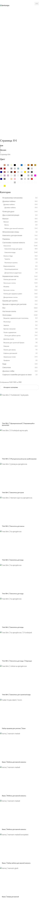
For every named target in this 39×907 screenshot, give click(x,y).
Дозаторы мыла (9, 339)
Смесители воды (10, 252)
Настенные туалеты (11, 263)
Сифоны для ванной (10, 353)
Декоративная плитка (11, 297)
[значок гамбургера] (36, 3)
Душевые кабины (9, 204)
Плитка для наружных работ (13, 294)
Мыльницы (7, 322)
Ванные (6, 222)
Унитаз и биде (8, 256)
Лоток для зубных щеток (12, 335)
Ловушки (6, 346)
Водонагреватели (9, 266)
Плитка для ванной (10, 279)
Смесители (7, 246)
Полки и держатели (10, 332)
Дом (1, 145)
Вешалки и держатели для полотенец (16, 318)
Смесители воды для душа (13, 249)
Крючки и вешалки (10, 329)
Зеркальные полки (10, 357)
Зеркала (6, 325)
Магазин (3, 150)
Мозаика (6, 287)
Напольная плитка (10, 283)
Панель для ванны (10, 350)
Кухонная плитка (9, 290)
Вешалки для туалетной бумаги (14, 343)
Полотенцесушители (11, 269)
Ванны (6, 225)
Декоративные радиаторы (13, 273)
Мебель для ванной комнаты (14, 228)
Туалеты (7, 259)
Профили (7, 360)
